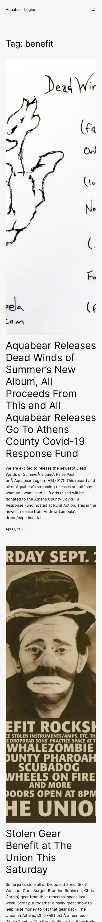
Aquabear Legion (21, 9)
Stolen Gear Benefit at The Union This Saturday (39, 851)
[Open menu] (93, 10)
